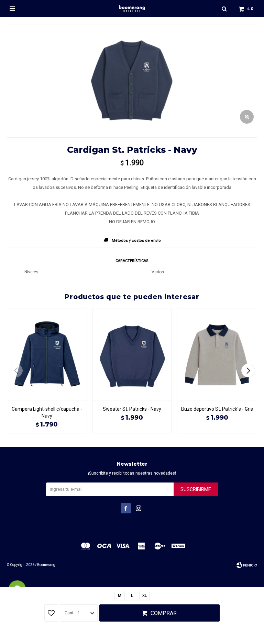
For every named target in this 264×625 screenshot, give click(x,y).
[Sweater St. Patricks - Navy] (132, 354)
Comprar (164, 613)
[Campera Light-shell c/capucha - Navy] (47, 354)
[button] (224, 8)
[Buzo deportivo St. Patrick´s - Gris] (217, 354)
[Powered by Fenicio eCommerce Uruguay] (246, 565)
